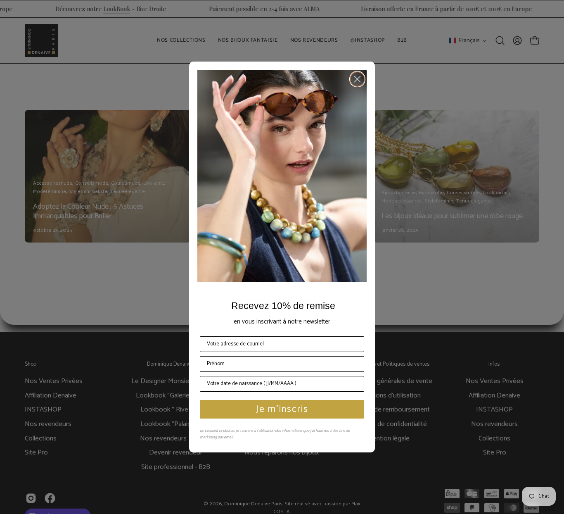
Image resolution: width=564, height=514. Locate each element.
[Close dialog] (357, 79)
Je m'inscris (282, 409)
